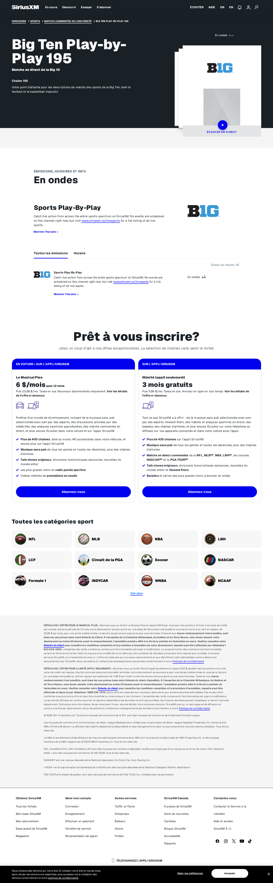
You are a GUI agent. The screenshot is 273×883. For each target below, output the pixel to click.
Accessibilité (172, 836)
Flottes (119, 836)
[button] (136, 593)
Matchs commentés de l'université (68, 21)
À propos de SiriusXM (177, 806)
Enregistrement (74, 814)
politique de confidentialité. (63, 878)
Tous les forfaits (26, 806)
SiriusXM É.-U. (223, 828)
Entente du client (54, 645)
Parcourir (19, 21)
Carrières (170, 821)
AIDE (211, 7)
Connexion (72, 806)
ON (222, 7)
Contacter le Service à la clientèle (230, 810)
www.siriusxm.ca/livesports (101, 220)
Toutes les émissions (51, 253)
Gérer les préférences (190, 873)
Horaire (80, 253)
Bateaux (120, 821)
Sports (35, 21)
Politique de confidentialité (188, 661)
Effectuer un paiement (79, 821)
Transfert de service (78, 828)
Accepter (229, 873)
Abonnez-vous (73, 492)
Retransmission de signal (81, 836)
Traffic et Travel (125, 806)
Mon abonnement (27, 821)
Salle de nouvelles (176, 814)
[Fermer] (269, 874)
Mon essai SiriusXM (28, 814)
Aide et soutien (223, 821)
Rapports (170, 843)
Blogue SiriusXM (174, 828)
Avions (119, 828)
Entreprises (122, 814)
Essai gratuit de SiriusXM (31, 828)
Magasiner (22, 836)
